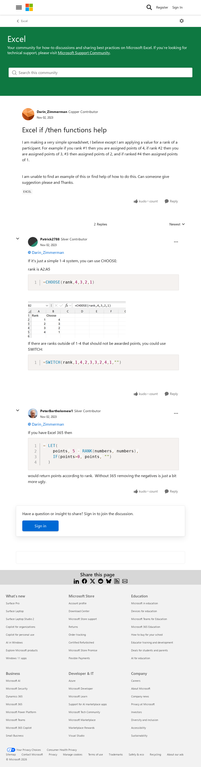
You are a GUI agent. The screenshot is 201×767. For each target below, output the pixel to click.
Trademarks (116, 754)
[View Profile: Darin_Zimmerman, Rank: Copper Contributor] (28, 114)
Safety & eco (136, 754)
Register (162, 7)
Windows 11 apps (16, 658)
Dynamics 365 (14, 696)
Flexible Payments (79, 658)
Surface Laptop (15, 611)
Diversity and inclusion (144, 720)
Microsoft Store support (83, 619)
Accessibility (138, 728)
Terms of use (95, 754)
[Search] (149, 7)
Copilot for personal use (20, 634)
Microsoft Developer (81, 688)
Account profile (78, 603)
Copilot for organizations (20, 627)
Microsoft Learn (78, 696)
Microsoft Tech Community (84, 712)
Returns (73, 627)
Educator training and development (152, 642)
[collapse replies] (18, 239)
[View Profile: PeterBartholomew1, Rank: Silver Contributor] (33, 413)
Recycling (155, 754)
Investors (136, 712)
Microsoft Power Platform (21, 712)
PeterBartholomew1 (56, 410)
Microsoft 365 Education (145, 627)
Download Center (79, 611)
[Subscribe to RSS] (116, 580)
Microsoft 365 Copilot (19, 728)
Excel (24, 21)
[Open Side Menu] (18, 7)
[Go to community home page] (29, 7)
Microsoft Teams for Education (149, 619)
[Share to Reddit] (100, 580)
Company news (140, 696)
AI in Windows (14, 642)
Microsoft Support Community (84, 52)
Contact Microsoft (32, 754)
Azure (72, 680)
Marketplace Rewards (82, 728)
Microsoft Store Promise (83, 650)
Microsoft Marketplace (82, 720)
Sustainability (139, 735)
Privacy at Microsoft (143, 704)
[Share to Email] (124, 580)
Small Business (15, 735)
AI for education (140, 658)
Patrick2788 (50, 239)
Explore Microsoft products (22, 650)
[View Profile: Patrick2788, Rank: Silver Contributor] (33, 242)
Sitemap (11, 754)
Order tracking (77, 634)
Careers (135, 680)
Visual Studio (76, 735)
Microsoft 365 (14, 704)
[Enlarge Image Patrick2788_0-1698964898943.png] (77, 319)
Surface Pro (12, 603)
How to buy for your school (147, 634)
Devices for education (144, 611)
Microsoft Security (16, 688)
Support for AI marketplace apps (88, 704)
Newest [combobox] (177, 224)
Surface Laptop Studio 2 (20, 619)
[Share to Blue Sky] (108, 580)
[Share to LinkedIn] (76, 580)
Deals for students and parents (149, 650)
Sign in (40, 525)
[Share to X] (92, 580)
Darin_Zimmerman (52, 111)
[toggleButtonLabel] (181, 20)
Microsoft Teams (15, 720)
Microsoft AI (13, 680)
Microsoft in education (144, 603)
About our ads (175, 754)
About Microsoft (140, 688)
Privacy (53, 754)
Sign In (177, 7)
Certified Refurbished (81, 642)
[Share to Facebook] (84, 580)
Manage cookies (72, 754)
